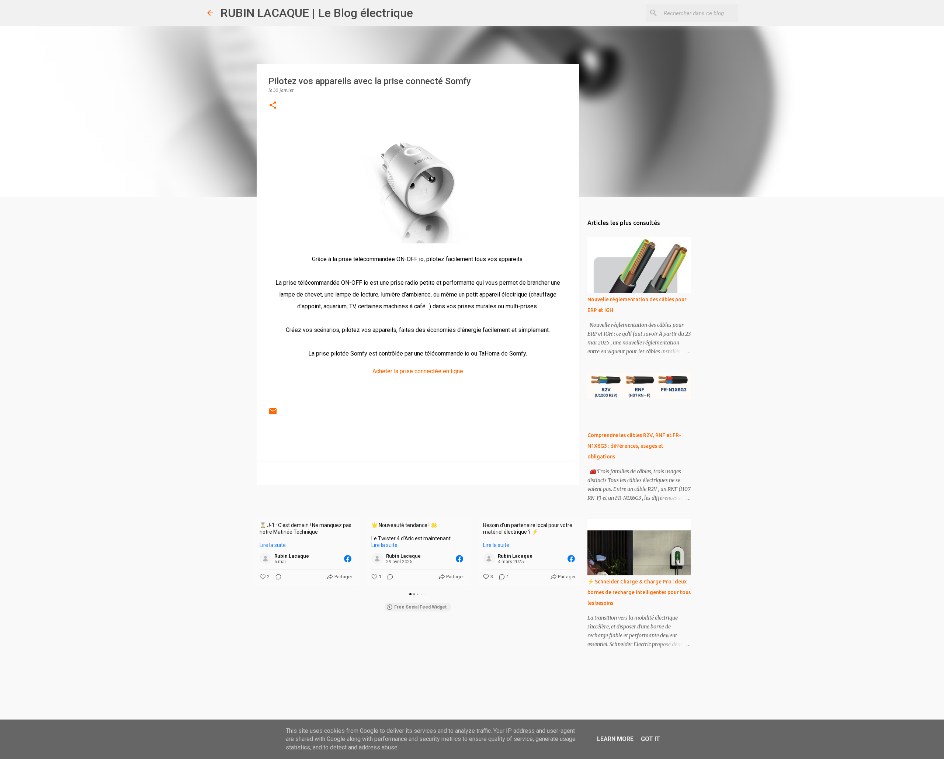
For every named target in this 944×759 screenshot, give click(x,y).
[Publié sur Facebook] (347, 558)
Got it (650, 738)
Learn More (615, 738)
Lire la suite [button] (273, 545)
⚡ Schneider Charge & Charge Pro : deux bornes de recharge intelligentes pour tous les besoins (639, 592)
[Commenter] (276, 577)
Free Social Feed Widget (420, 607)
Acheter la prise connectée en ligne (417, 371)
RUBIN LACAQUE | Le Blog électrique (317, 13)
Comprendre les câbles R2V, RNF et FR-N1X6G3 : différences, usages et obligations (634, 446)
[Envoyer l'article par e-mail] (272, 414)
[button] (272, 106)
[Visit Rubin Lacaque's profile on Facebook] (267, 559)
